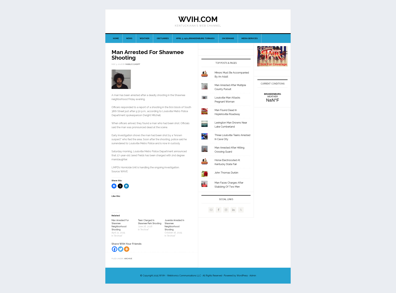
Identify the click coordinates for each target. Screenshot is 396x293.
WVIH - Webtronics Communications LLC (180, 275)
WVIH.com (198, 19)
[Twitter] (120, 249)
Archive (128, 258)
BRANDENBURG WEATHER (272, 97)
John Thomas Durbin (226, 172)
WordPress (242, 275)
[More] (126, 249)
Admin (253, 275)
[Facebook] (114, 249)
